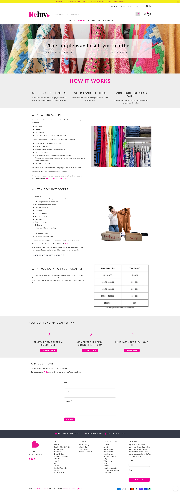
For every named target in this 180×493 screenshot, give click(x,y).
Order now (132, 350)
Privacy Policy (83, 449)
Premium (57, 459)
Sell (80, 20)
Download (90, 350)
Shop (69, 20)
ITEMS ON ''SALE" (60, 473)
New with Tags (59, 454)
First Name (133, 461)
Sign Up (139, 480)
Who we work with (110, 461)
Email (66, 392)
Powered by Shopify (77, 489)
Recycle (56, 466)
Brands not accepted (110, 468)
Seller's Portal (119, 52)
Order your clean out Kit (60, 52)
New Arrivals (58, 452)
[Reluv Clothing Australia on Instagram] (147, 6)
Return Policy (83, 447)
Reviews (56, 470)
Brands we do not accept (47, 255)
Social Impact (108, 454)
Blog (130, 6)
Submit (69, 419)
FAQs (123, 6)
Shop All (56, 445)
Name (66, 383)
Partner (92, 20)
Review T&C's (48, 350)
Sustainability (108, 452)
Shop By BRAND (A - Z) (62, 447)
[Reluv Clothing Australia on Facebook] (144, 6)
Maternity (57, 461)
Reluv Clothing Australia (41, 489)
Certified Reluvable (60, 468)
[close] (178, 2)
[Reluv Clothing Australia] (39, 14)
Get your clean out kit (111, 456)
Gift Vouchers (58, 449)
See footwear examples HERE (56, 178)
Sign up (138, 6)
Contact (115, 6)
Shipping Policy (84, 445)
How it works (108, 449)
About (106, 20)
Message (68, 401)
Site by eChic (66, 489)
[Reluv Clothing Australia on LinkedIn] (150, 6)
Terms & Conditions (85, 452)
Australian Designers (61, 456)
